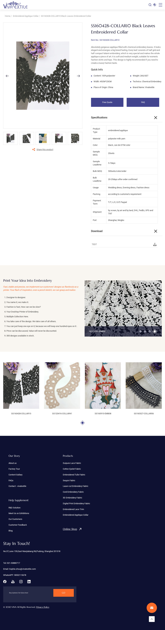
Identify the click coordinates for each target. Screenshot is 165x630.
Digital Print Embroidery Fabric (76, 503)
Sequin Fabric (69, 480)
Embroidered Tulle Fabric (74, 474)
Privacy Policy (42, 607)
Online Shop (70, 529)
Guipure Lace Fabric (72, 463)
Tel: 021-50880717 (11, 563)
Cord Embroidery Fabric (73, 492)
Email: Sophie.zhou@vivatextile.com (19, 569)
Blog (11, 530)
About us (13, 463)
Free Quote (107, 102)
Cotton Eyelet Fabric (72, 469)
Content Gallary (15, 474)
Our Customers (15, 519)
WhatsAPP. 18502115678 (14, 575)
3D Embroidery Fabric (72, 497)
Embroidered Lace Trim (73, 509)
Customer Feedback (18, 525)
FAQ (143, 102)
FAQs (11, 480)
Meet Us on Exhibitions (19, 513)
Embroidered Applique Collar (25, 16)
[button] (7, 76)
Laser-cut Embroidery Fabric (75, 486)
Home (7, 16)
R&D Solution (14, 507)
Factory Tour (14, 469)
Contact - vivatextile (17, 486)
